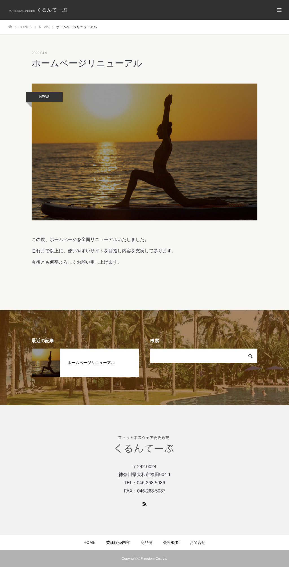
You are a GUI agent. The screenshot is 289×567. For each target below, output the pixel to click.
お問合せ (197, 542)
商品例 (146, 542)
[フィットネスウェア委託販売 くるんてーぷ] (38, 10)
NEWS (44, 97)
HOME (89, 542)
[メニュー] (279, 10)
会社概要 (171, 542)
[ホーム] (10, 27)
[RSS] (144, 504)
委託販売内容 (118, 542)
